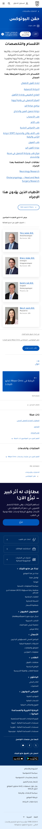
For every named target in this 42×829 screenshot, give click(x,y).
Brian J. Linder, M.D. (27, 258)
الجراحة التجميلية (31, 89)
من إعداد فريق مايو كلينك (30, 334)
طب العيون (33, 142)
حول (35, 34)
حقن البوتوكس (24, 19)
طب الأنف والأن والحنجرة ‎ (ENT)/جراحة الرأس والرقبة (21, 135)
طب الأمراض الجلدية (29, 128)
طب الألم (35, 122)
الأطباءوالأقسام (25, 34)
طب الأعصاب (32, 117)
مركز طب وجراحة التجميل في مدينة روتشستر (23, 155)
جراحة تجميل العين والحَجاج (26, 111)
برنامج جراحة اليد (31, 106)
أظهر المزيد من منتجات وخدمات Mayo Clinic (23, 457)
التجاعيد (36, 427)
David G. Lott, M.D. (27, 283)
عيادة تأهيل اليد (32, 148)
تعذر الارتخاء (35, 433)
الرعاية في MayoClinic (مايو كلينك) (10, 34)
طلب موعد (32, 26)
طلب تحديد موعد (31, 348)
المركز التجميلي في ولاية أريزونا (25, 100)
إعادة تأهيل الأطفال (30, 83)
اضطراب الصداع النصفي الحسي (28, 421)
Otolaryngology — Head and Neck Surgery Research (22, 180)
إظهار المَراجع (34, 405)
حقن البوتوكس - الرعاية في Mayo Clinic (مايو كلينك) (21, 340)
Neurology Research (29, 172)
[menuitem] (35, 34)
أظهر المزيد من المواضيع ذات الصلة (26, 439)
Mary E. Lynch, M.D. (27, 308)
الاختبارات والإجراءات (29, 11)
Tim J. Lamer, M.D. (27, 233)
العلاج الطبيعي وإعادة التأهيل (25, 95)
